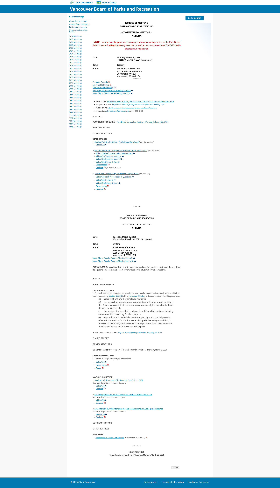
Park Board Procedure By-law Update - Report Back (117, 174)
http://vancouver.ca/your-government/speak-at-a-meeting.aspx (138, 104)
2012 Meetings (75, 77)
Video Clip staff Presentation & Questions (113, 177)
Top (176, 467)
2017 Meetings (75, 63)
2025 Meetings (75, 39)
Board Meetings (76, 17)
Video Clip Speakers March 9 (108, 159)
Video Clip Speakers (104, 180)
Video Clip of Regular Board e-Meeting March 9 (112, 258)
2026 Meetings (75, 36)
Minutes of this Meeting (103, 87)
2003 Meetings (75, 103)
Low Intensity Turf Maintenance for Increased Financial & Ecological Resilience (128, 408)
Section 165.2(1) (115, 296)
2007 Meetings (75, 92)
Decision (99, 168)
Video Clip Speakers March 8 (108, 156)
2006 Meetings (75, 95)
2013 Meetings (75, 74)
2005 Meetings (75, 98)
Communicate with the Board (78, 31)
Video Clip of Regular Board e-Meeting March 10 (113, 261)
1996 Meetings (75, 124)
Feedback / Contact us (198, 482)
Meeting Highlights (101, 84)
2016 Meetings (75, 66)
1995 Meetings (75, 127)
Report (99, 368)
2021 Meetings (75, 51)
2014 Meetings (75, 71)
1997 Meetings (75, 121)
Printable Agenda (100, 82)
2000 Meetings (75, 112)
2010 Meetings (75, 83)
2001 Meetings (75, 109)
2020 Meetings (75, 54)
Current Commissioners (79, 24)
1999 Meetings (75, 115)
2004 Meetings (75, 101)
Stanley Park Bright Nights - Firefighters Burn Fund (116, 142)
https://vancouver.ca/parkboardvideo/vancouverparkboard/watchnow (132, 108)
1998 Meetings (75, 118)
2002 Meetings (75, 106)
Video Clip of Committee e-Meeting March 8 (112, 90)
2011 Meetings (75, 80)
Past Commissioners (78, 27)
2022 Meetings (75, 48)
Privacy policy (150, 482)
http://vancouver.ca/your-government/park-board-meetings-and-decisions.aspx (140, 101)
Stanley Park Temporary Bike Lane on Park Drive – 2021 (118, 380)
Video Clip (100, 145)
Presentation (101, 164)
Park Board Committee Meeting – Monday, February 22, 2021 (142, 122)
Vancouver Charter (136, 296)
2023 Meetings (75, 45)
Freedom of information (172, 482)
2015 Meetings (75, 68)
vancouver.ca (84, 2)
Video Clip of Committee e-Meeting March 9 (111, 93)
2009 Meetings (75, 86)
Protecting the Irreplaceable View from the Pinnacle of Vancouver (123, 394)
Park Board (109, 2)
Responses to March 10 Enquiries (110, 438)
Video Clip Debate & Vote (106, 162)
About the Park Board (78, 21)
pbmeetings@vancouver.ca (117, 111)
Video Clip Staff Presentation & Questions (114, 153)
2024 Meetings (75, 42)
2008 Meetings (75, 89)
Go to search (194, 17)
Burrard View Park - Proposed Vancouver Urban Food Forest (120, 150)
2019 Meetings (75, 57)
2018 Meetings (75, 60)
